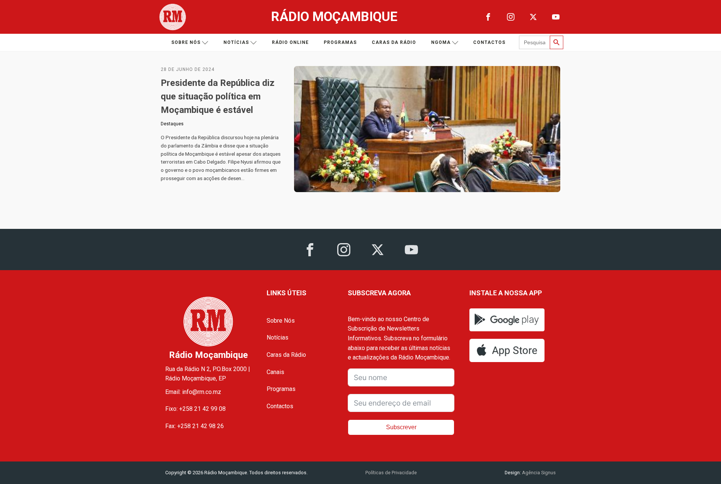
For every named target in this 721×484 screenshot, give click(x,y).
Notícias (236, 42)
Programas (340, 42)
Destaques (172, 123)
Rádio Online (290, 42)
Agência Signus (538, 472)
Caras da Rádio (394, 42)
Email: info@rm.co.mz (193, 391)
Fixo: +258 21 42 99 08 (195, 408)
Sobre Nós (281, 320)
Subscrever (401, 427)
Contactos (489, 42)
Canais (275, 372)
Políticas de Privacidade (391, 472)
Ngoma (441, 42)
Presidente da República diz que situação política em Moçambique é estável (218, 96)
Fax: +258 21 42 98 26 (194, 426)
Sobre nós (186, 42)
